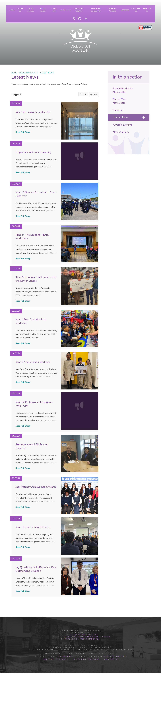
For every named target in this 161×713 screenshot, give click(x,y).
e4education (66, 656)
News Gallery (121, 132)
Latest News (47, 73)
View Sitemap (111, 659)
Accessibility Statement (86, 659)
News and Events (28, 73)
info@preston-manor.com (84, 635)
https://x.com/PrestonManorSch (82, 639)
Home (14, 73)
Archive (93, 94)
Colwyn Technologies (115, 656)
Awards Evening (122, 124)
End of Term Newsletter (120, 101)
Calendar (118, 110)
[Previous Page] (80, 94)
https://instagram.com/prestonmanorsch (87, 637)
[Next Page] (85, 94)
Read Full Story (23, 132)
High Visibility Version (55, 659)
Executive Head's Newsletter (123, 90)
